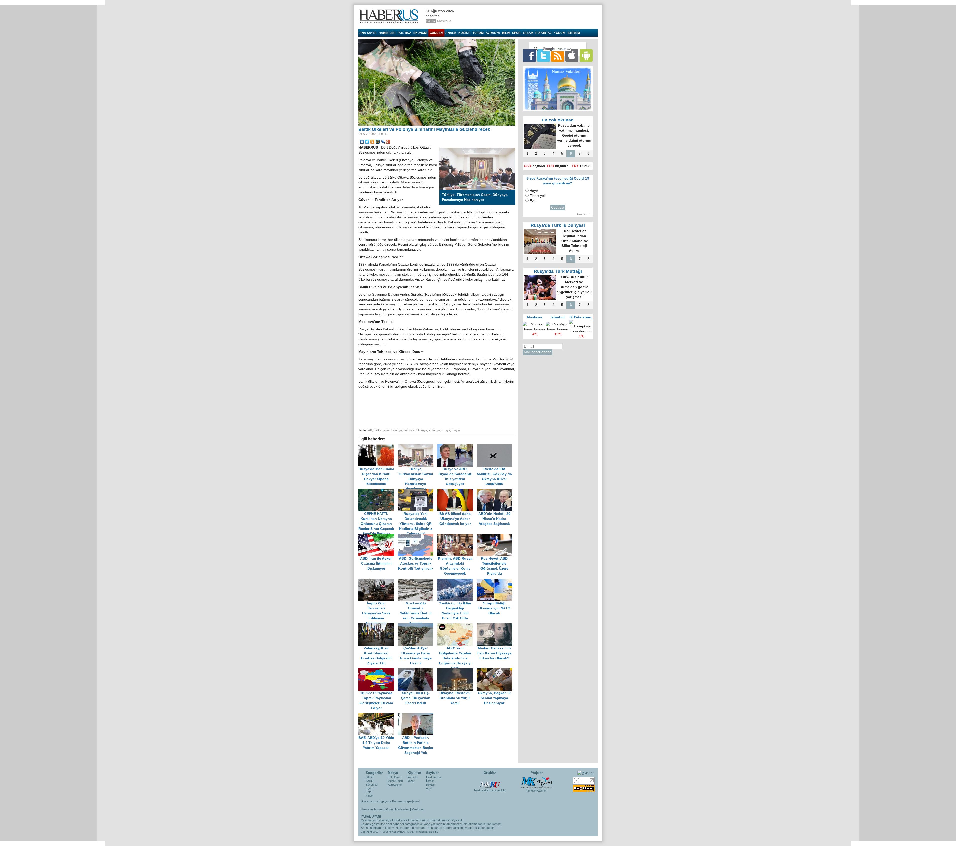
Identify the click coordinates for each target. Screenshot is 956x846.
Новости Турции (372, 809)
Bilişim (369, 777)
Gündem (436, 33)
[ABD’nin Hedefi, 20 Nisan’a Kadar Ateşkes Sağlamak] (496, 491)
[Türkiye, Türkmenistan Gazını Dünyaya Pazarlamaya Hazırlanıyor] (417, 446)
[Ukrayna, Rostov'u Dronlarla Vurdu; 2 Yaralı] (457, 670)
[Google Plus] (388, 141)
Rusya (445, 430)
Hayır (534, 191)
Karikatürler (395, 784)
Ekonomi (420, 33)
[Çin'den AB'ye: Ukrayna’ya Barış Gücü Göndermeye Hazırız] (417, 626)
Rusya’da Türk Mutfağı (558, 271)
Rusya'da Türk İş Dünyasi (558, 225)
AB (370, 430)
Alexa (410, 831)
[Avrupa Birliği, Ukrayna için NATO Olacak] (496, 581)
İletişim (430, 780)
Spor (516, 33)
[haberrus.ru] (389, 16)
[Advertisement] (436, 407)
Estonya (396, 430)
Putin (389, 809)
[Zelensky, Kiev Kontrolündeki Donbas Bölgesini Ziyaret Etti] (378, 626)
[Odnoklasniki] (372, 141)
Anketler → (583, 214)
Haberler (387, 33)
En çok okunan (558, 120)
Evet (533, 201)
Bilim (506, 33)
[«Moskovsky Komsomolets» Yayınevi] (489, 782)
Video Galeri (395, 780)
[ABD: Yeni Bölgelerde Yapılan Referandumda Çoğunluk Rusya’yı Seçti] (457, 626)
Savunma (371, 784)
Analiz (450, 33)
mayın (456, 430)
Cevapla (557, 207)
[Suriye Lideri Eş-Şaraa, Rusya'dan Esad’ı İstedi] (417, 670)
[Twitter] (367, 141)
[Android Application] (586, 55)
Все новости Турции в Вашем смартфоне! (390, 801)
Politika (404, 33)
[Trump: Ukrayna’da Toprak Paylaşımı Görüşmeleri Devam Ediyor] (378, 670)
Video (369, 795)
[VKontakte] (362, 141)
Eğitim (369, 788)
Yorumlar (413, 777)
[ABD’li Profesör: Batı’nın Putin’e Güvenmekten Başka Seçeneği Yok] (417, 715)
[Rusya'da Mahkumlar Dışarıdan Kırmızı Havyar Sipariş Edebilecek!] (378, 446)
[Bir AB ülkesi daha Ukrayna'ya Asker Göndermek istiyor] (457, 491)
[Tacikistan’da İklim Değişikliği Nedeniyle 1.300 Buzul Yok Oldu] (457, 581)
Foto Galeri (394, 777)
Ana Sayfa (368, 33)
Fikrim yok (538, 196)
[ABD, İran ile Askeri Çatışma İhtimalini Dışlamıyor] (378, 536)
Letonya (408, 430)
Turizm (478, 33)
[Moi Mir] (377, 141)
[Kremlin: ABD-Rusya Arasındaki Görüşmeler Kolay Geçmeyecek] (457, 536)
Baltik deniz (381, 430)
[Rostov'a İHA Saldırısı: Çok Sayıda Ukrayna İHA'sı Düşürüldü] (496, 446)
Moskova (418, 809)
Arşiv (429, 788)
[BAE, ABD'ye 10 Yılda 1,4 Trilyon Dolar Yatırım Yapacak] (378, 715)
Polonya (434, 430)
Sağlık (369, 780)
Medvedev (402, 809)
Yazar (411, 780)
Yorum (559, 33)
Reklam (430, 784)
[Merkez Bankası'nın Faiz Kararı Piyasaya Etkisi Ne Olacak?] (496, 626)
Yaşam (528, 33)
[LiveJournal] (383, 141)
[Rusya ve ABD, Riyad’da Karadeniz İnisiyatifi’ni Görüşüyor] (457, 446)
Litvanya (421, 430)
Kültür (464, 33)
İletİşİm (574, 33)
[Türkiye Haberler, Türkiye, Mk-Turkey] (536, 782)
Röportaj (543, 33)
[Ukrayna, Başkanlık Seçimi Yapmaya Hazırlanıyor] (496, 670)
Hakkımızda (433, 777)
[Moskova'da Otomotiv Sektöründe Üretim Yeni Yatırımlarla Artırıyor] (417, 581)
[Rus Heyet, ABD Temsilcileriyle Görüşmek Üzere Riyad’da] (496, 536)
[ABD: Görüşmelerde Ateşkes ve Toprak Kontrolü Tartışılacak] (417, 536)
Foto (368, 791)
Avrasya (493, 33)
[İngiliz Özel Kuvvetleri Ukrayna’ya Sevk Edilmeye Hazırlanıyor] (378, 581)
